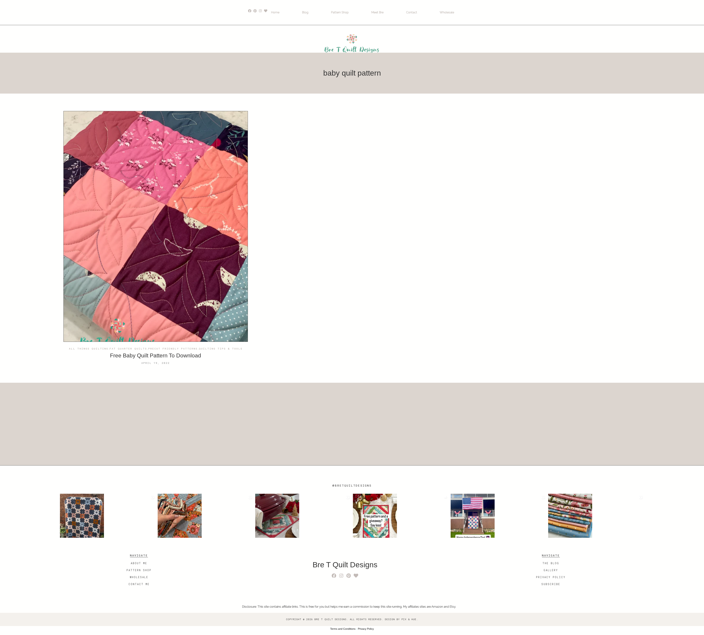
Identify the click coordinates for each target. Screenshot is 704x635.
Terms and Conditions (342, 628)
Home (275, 12)
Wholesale (447, 12)
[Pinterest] (255, 11)
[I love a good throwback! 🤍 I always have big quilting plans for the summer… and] (108, 516)
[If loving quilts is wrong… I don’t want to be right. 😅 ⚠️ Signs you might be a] (206, 516)
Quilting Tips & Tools (221, 348)
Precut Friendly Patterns (173, 348)
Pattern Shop (340, 12)
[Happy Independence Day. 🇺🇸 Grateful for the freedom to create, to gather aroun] (499, 516)
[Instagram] (260, 11)
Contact (411, 12)
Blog (305, 12)
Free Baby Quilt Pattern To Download (155, 355)
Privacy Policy (366, 628)
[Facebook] (249, 11)
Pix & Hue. (410, 619)
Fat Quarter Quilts (128, 348)
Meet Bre (377, 12)
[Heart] (265, 11)
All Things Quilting (88, 348)
